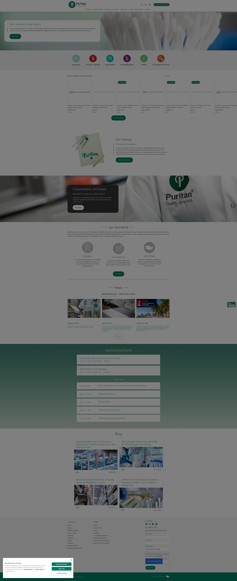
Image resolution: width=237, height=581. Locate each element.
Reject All (62, 569)
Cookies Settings (62, 573)
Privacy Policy (39, 569)
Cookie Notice (28, 569)
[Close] (71, 559)
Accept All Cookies (61, 564)
